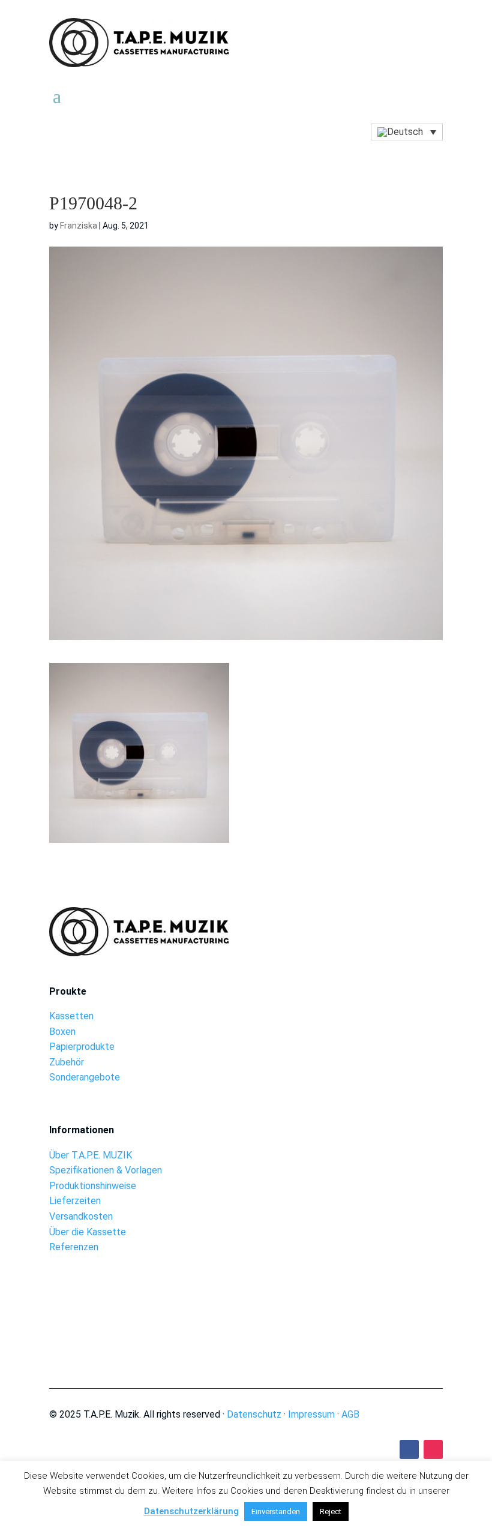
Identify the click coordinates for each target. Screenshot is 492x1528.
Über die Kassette (87, 1232)
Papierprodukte (82, 1046)
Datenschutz (254, 1414)
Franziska (78, 225)
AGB (350, 1414)
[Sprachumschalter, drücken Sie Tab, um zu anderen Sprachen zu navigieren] (407, 132)
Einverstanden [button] (275, 1511)
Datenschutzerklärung (191, 1511)
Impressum (311, 1414)
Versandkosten (81, 1216)
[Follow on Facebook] (409, 1449)
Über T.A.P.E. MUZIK (90, 1155)
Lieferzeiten (75, 1200)
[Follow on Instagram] (433, 1449)
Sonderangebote (84, 1077)
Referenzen (73, 1247)
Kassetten (71, 1016)
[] (246, 1327)
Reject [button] (330, 1511)
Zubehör (66, 1062)
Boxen (62, 1031)
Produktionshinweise (92, 1185)
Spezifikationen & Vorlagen (105, 1170)
